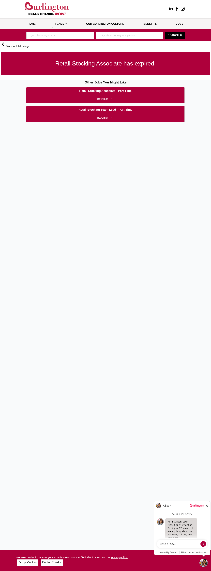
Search (174, 35)
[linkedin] (171, 9)
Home (32, 23)
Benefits (150, 23)
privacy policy (119, 557)
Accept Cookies (27, 562)
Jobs (179, 23)
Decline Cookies (52, 562)
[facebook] (177, 9)
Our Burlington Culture (105, 23)
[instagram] (183, 9)
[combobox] (60, 35)
